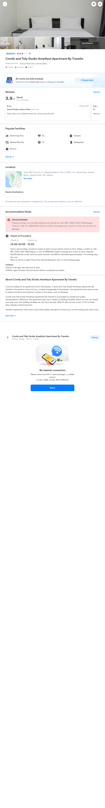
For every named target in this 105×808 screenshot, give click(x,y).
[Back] (5, 4)
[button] (13, 179)
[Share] (100, 4)
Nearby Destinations (14, 192)
